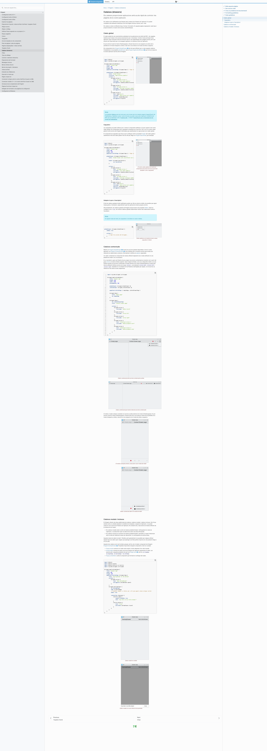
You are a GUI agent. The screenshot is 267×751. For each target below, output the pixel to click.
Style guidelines (230, 15)
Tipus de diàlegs (6, 55)
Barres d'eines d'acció (7, 64)
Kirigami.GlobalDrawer (121, 48)
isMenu (146, 207)
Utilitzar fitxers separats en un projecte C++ (13, 31)
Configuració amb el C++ (8, 14)
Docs (105, 8)
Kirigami (3, 12)
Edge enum (133, 552)
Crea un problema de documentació (236, 10)
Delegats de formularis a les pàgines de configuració (16, 88)
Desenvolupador (95, 2)
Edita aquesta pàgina (231, 6)
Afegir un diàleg (6, 29)
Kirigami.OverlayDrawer (110, 545)
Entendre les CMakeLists (8, 72)
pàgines (138, 253)
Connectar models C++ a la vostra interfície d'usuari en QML (18, 81)
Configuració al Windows (8, 91)
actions (108, 262)
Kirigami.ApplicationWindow (136, 50)
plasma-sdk (124, 117)
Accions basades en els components (11, 41)
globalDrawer (121, 50)
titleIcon (114, 114)
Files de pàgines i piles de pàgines (11, 43)
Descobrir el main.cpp (7, 74)
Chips (3, 53)
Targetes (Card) (6, 48)
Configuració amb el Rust (8, 19)
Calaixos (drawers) (7, 50)
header (144, 133)
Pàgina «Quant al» (6, 76)
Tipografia (4, 38)
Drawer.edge (109, 550)
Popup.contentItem (111, 555)
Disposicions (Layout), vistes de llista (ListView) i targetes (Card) (19, 24)
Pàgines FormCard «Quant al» (10, 86)
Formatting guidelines (231, 13)
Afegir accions (5, 26)
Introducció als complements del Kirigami (13, 84)
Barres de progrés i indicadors (10, 67)
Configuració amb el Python (9, 17)
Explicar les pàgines (7, 22)
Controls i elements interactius (10, 57)
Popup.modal (109, 548)
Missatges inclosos (7, 62)
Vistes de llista (6, 69)
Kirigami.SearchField (141, 135)
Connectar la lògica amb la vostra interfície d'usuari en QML (18, 79)
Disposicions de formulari (8, 60)
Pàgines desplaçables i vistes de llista (12, 45)
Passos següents (6, 33)
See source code (230, 8)
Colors (3, 36)
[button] (176, 1)
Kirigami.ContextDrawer (117, 251)
